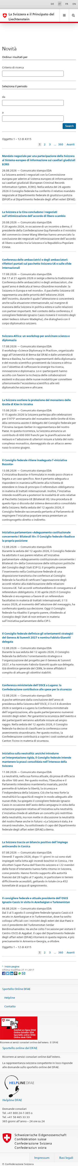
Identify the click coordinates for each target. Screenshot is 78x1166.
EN (74, 3)
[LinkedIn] (12, 973)
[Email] (23, 973)
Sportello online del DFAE (19, 1048)
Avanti (71, 144)
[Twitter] (8, 973)
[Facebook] (4, 973)
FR (66, 3)
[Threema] (16, 973)
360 (60, 144)
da (3, 96)
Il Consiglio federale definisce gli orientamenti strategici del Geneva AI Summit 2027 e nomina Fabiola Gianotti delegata (37, 638)
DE (52, 3)
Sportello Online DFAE (16, 989)
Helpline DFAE (12, 1100)
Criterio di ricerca (13, 67)
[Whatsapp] (20, 973)
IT (59, 3)
